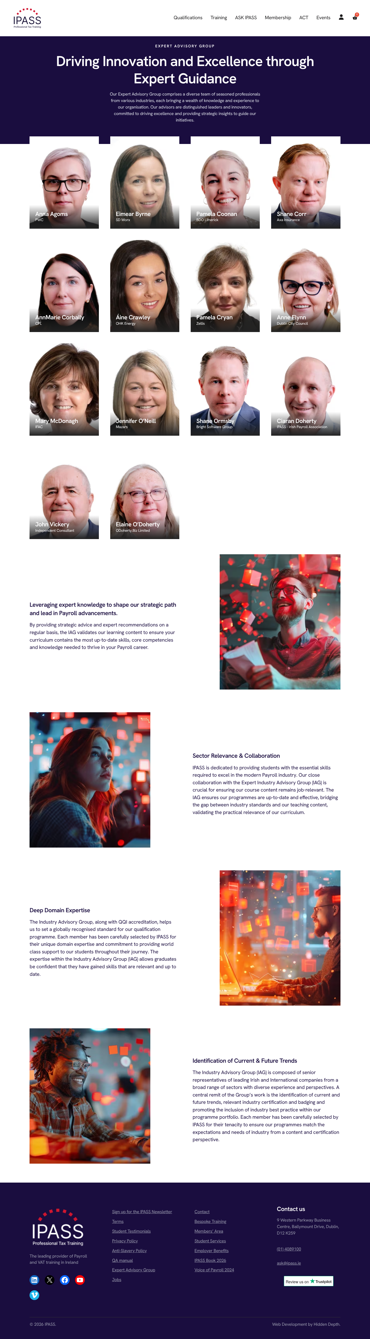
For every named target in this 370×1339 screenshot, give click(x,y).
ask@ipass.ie (289, 1263)
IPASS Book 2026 (210, 1260)
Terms (118, 1221)
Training (218, 18)
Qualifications (188, 18)
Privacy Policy (125, 1241)
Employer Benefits (211, 1250)
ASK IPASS (246, 18)
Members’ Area (208, 1231)
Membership (278, 18)
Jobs (116, 1279)
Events (323, 18)
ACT (303, 18)
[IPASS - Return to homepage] (27, 18)
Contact (202, 1212)
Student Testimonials (131, 1231)
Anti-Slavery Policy (129, 1250)
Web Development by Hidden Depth (305, 1324)
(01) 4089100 (289, 1249)
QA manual (122, 1260)
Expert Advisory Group (133, 1270)
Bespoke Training (210, 1221)
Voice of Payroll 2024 (214, 1270)
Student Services (210, 1241)
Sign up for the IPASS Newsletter (142, 1212)
